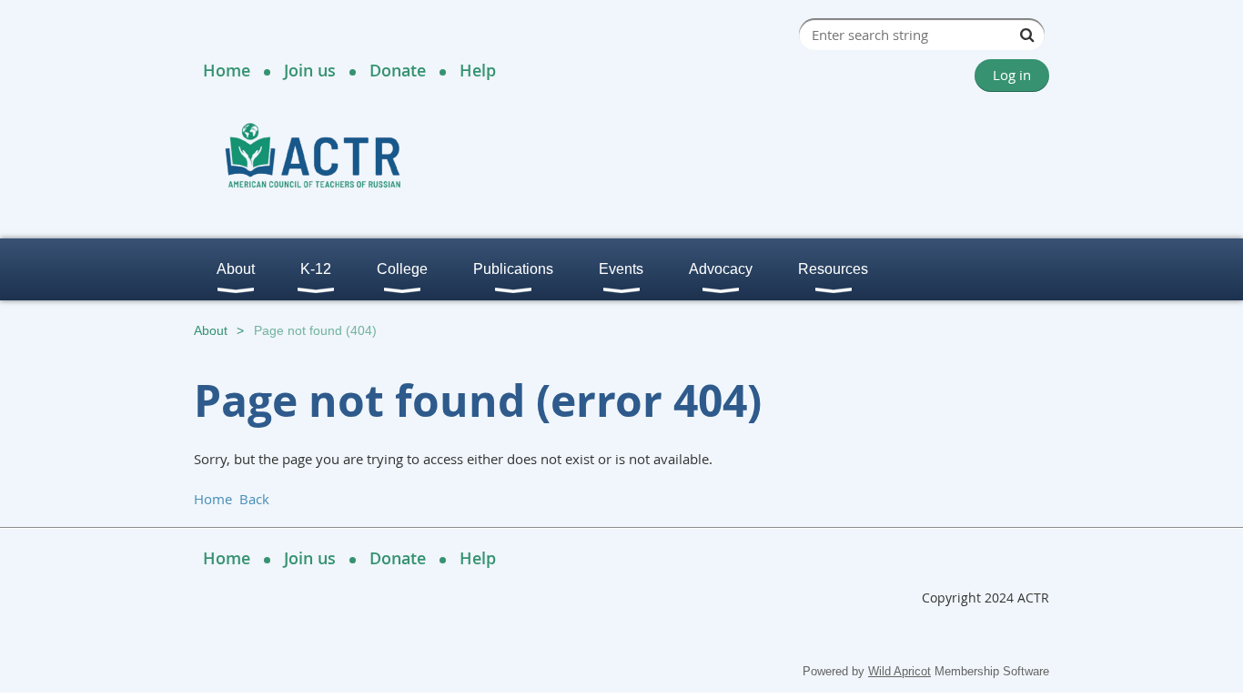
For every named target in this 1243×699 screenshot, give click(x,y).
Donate (397, 70)
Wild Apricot (899, 671)
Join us (310, 70)
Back (254, 499)
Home (226, 70)
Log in (1012, 75)
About (210, 330)
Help (478, 70)
